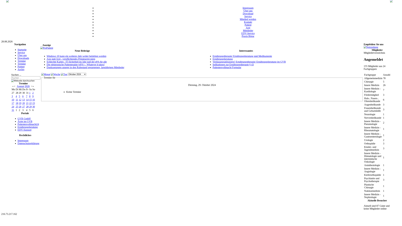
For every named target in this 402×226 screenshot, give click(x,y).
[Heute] (64, 74)
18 (17, 103)
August (20, 86)
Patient (248, 25)
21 (27, 103)
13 (23, 99)
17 (13, 103)
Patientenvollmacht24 (28, 124)
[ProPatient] (46, 48)
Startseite (22, 49)
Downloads (23, 58)
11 (17, 99)
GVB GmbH (24, 118)
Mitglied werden (248, 19)
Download (248, 13)
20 (23, 103)
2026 (27, 86)
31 (13, 110)
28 (27, 106)
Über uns (248, 10)
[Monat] (45, 74)
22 (30, 103)
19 (20, 103)
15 (30, 99)
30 (33, 106)
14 (27, 99)
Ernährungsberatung (28, 127)
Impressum (248, 8)
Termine (22, 61)
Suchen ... (16, 74)
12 (20, 99)
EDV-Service (248, 33)
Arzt (248, 27)
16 (33, 99)
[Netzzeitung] (371, 47)
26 (20, 106)
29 (30, 106)
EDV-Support (24, 130)
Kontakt (248, 22)
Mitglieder (248, 30)
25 (17, 106)
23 (33, 103)
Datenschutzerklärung (28, 143)
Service (248, 16)
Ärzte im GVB (25, 121)
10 (13, 99)
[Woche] (55, 74)
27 (23, 106)
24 (13, 106)
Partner (21, 66)
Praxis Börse (248, 36)
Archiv (21, 69)
